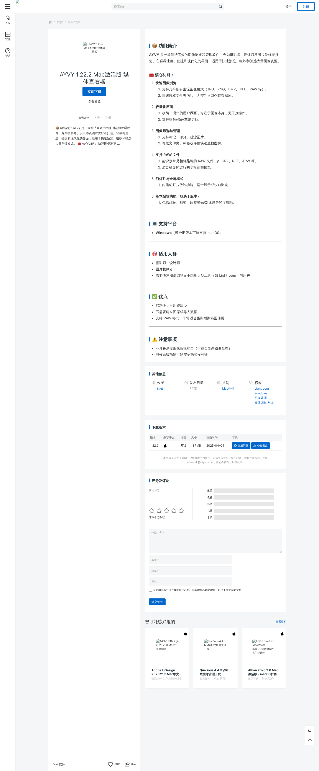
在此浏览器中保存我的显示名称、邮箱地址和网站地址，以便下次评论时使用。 (198, 589)
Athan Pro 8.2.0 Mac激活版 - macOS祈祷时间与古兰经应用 (263, 672)
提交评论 (157, 602)
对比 (271, 402)
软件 (60, 22)
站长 (160, 388)
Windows (261, 393)
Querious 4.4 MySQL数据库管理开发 (215, 672)
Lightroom (262, 388)
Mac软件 (74, 22)
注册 (306, 6)
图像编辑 (261, 402)
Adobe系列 (173, 678)
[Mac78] (37, 6)
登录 (289, 6)
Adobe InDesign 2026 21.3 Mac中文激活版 (166, 672)
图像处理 (261, 398)
